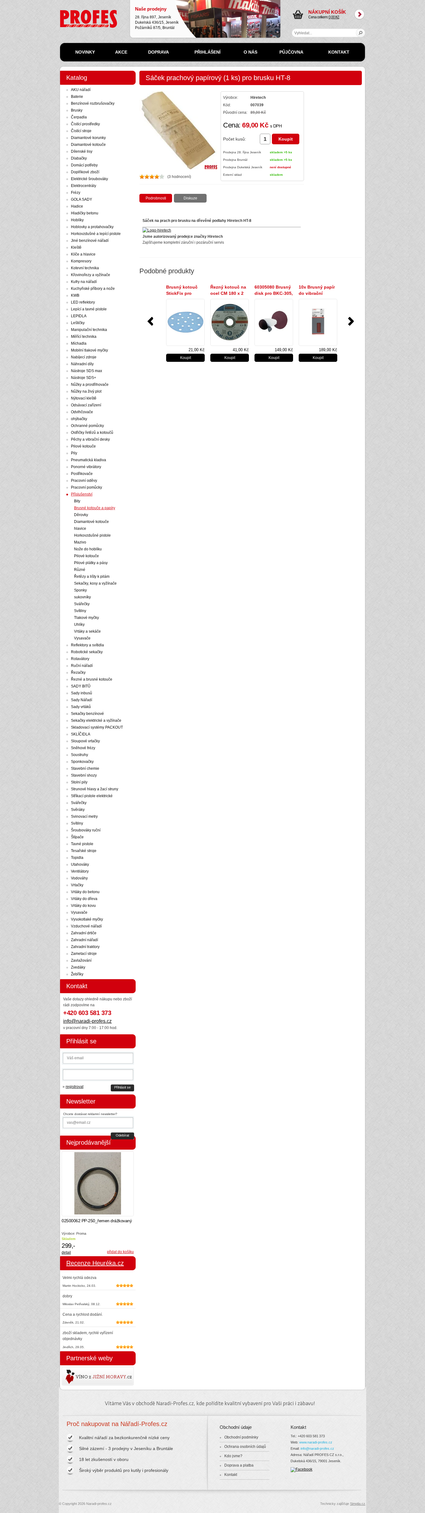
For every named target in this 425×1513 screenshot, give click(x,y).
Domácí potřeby (84, 165)
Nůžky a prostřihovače (90, 384)
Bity (77, 501)
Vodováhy (79, 878)
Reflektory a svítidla (87, 645)
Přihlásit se (122, 1087)
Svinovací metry (84, 816)
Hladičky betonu (84, 213)
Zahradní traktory (85, 947)
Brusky (76, 110)
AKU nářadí (81, 90)
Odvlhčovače (82, 412)
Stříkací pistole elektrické (92, 796)
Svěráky (78, 809)
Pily (74, 453)
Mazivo (80, 542)
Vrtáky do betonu (85, 892)
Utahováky (80, 864)
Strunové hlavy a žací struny (94, 789)
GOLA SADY (81, 199)
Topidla (77, 857)
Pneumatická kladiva (88, 460)
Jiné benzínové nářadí (90, 240)
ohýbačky (79, 419)
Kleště (76, 247)
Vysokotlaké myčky (87, 919)
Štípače (77, 837)
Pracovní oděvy (84, 480)
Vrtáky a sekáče (87, 631)
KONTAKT (338, 52)
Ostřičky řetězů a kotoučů (92, 432)
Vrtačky (77, 885)
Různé (79, 569)
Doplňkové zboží (85, 172)
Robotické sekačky (87, 652)
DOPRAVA (158, 52)
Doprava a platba (239, 1465)
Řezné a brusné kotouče (91, 679)
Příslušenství (81, 494)
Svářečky (82, 604)
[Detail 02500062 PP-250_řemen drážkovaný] (98, 1183)
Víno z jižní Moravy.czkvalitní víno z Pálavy (80, 1376)
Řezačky (78, 672)
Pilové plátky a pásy (91, 563)
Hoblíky (77, 220)
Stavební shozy (84, 775)
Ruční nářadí (82, 665)
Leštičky (78, 323)
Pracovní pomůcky (86, 487)
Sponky (80, 590)
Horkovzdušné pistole (92, 535)
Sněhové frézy (83, 748)
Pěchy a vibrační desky (90, 439)
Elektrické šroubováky (89, 179)
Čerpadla (79, 117)
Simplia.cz (357, 1504)
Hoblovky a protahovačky (92, 227)
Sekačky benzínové (87, 713)
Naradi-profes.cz (74, 12)
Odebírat (122, 1135)
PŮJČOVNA (291, 52)
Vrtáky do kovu (83, 905)
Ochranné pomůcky (87, 426)
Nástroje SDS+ (83, 378)
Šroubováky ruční (85, 830)
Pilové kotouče (83, 446)
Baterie (77, 96)
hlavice (80, 528)
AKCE (121, 52)
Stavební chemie (85, 768)
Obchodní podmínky (241, 1437)
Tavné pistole (82, 844)
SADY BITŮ (81, 686)
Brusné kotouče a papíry (94, 508)
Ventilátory (80, 871)
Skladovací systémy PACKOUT (97, 727)
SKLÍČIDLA (80, 734)
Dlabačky (79, 158)
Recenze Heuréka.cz (95, 1263)
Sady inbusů (81, 693)
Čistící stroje (81, 131)
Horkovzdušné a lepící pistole (96, 234)
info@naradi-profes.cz (87, 1021)
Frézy (75, 192)
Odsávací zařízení (86, 405)
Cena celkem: (327, 14)
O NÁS (250, 52)
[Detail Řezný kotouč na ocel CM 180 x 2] (229, 322)
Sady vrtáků (81, 707)
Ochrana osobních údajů (245, 1446)
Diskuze (190, 198)
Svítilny (80, 611)
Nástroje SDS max (86, 371)
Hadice (77, 206)
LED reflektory (83, 302)
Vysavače (82, 638)
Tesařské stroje (83, 851)
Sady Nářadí (81, 700)
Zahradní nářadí (84, 940)
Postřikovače (82, 474)
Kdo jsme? (233, 1456)
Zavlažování (81, 960)
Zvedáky (78, 967)
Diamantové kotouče (88, 144)
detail (66, 1252)
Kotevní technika (85, 268)
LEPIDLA (78, 316)
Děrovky (81, 515)
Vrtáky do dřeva (84, 899)
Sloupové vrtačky (85, 741)
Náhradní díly (82, 364)
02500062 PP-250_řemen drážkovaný (97, 1220)
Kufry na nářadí (84, 282)
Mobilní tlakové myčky (89, 350)
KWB (75, 295)
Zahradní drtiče (83, 933)
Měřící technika (83, 336)
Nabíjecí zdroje (83, 357)
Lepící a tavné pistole (89, 309)
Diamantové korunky (88, 138)
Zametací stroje (84, 953)
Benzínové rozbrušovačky (92, 103)
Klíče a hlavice (83, 254)
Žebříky (77, 974)
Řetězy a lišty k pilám (92, 576)
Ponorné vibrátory (86, 467)
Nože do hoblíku (88, 549)
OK (361, 32)
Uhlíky (79, 624)
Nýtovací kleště (83, 398)
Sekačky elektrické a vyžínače (96, 720)
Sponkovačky (82, 761)
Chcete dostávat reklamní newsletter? (90, 1114)
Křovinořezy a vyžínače (90, 275)
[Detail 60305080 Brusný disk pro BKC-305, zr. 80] (273, 322)
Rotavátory (80, 659)
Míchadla (78, 343)
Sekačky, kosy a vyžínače (95, 583)
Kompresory (81, 261)
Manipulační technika (89, 330)
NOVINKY (85, 52)
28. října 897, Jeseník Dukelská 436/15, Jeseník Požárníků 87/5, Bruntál (157, 18)
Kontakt (230, 1474)
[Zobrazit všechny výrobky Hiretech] (156, 230)
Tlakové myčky (86, 617)
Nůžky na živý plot (86, 391)
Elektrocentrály (83, 186)
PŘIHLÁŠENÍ (207, 52)
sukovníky (82, 597)
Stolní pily (79, 782)
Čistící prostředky (85, 124)
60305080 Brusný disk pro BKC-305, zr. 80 (274, 293)
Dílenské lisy (81, 151)
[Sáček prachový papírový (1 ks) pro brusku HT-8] (178, 168)
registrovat (74, 1086)
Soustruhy (79, 755)
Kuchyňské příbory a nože (93, 288)
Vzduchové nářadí (86, 926)
